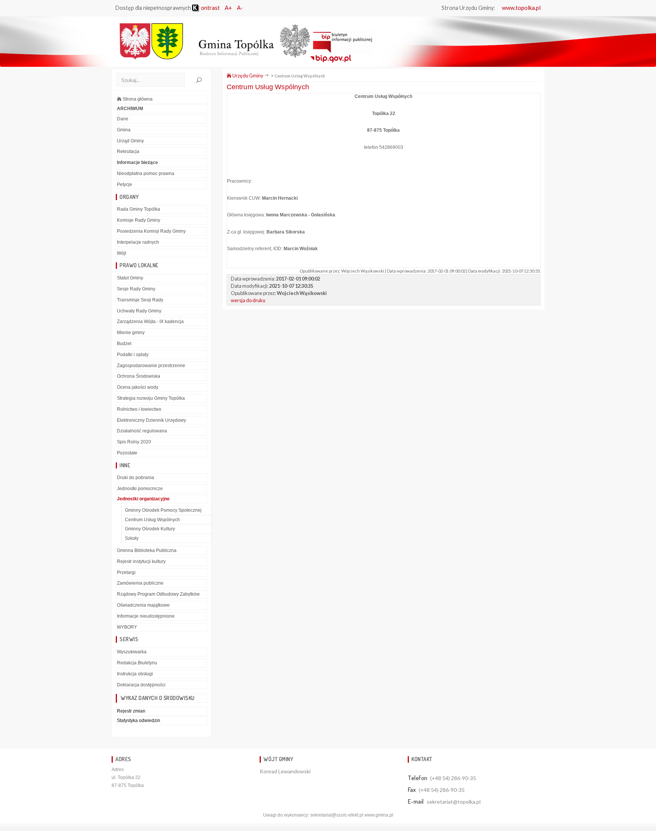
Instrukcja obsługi (135, 673)
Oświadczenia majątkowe (143, 605)
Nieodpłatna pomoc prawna (145, 173)
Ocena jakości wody (137, 387)
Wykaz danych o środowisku (158, 698)
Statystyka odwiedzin (138, 720)
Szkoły (132, 538)
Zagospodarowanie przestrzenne (151, 365)
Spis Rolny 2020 (134, 442)
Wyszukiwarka (132, 651)
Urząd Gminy (130, 140)
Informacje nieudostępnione (146, 616)
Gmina (124, 129)
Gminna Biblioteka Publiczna (147, 550)
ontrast (210, 7)
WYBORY (127, 627)
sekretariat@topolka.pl (454, 801)
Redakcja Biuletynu (137, 662)
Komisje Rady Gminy (138, 220)
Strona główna (137, 99)
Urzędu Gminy (247, 76)
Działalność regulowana (142, 431)
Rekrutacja (128, 151)
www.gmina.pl (378, 815)
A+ (228, 7)
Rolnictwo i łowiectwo (139, 409)
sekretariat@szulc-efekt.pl (336, 815)
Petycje (124, 184)
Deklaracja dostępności (141, 685)
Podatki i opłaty (132, 354)
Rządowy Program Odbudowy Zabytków (158, 594)
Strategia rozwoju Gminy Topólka (151, 398)
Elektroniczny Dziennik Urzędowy (151, 420)
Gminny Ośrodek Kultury (150, 528)
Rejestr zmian (131, 711)
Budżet (124, 343)
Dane (122, 118)
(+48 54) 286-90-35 (453, 778)
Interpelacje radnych (138, 242)
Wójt (121, 253)
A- (240, 7)
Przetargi (126, 572)
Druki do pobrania (135, 477)
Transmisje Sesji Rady (140, 300)
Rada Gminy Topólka (138, 209)
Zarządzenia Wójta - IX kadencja (150, 321)
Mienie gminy (131, 332)
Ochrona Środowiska (138, 376)
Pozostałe (127, 453)
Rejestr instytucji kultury (141, 561)
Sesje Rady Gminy (136, 289)
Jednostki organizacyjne (143, 498)
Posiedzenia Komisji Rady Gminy (151, 231)
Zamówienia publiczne (140, 583)
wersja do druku (248, 300)
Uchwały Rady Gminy (139, 311)
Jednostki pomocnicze (140, 488)
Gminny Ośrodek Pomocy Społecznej (163, 510)
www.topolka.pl (521, 7)
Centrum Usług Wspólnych (152, 519)
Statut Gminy (130, 278)
